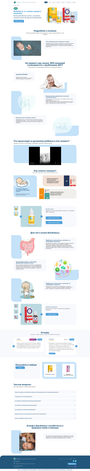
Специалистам (68, 2)
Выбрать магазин (18, 21)
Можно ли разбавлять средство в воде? (23, 418)
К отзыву (39, 339)
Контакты (74, 2)
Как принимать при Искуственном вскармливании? (26, 405)
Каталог (46, 2)
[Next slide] (41, 216)
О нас (50, 2)
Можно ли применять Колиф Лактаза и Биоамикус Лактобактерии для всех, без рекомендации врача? (37, 392)
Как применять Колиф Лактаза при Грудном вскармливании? (28, 400)
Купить (20, 367)
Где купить (58, 2)
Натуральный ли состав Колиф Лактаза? (23, 396)
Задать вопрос (72, 463)
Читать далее (52, 353)
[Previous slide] (21, 216)
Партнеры (63, 2)
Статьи (54, 2)
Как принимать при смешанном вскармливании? (25, 409)
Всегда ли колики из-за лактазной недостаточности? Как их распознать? (30, 413)
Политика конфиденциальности (18, 465)
